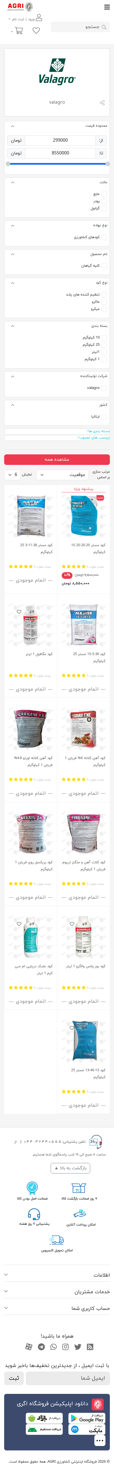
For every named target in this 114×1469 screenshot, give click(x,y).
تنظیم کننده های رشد (83, 294)
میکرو (95, 309)
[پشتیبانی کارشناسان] (34, 1214)
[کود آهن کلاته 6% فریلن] (83, 728)
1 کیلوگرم (92, 359)
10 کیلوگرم (91, 337)
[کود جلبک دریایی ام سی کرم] (31, 937)
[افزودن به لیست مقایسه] (84, 503)
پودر (97, 201)
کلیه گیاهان (90, 265)
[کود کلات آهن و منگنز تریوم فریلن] (83, 833)
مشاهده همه (57, 460)
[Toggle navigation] (72, 7)
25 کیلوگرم (91, 344)
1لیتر (96, 352)
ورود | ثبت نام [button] (23, 19)
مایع (96, 194)
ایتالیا (95, 416)
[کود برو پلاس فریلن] (83, 937)
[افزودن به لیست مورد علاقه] (72, 503)
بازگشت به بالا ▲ (70, 1168)
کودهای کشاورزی (87, 237)
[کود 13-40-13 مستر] (83, 1041)
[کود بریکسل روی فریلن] (31, 833)
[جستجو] (104, 27)
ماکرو (96, 301)
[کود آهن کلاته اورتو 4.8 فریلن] (31, 728)
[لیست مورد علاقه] (36, 31)
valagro (93, 388)
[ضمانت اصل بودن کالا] (32, 1188)
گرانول (95, 208)
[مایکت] (86, 1429)
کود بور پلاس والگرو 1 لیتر (85, 966)
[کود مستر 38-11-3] (31, 516)
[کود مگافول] (31, 624)
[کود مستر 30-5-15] (83, 624)
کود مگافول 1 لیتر (39, 654)
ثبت (14, 1378)
